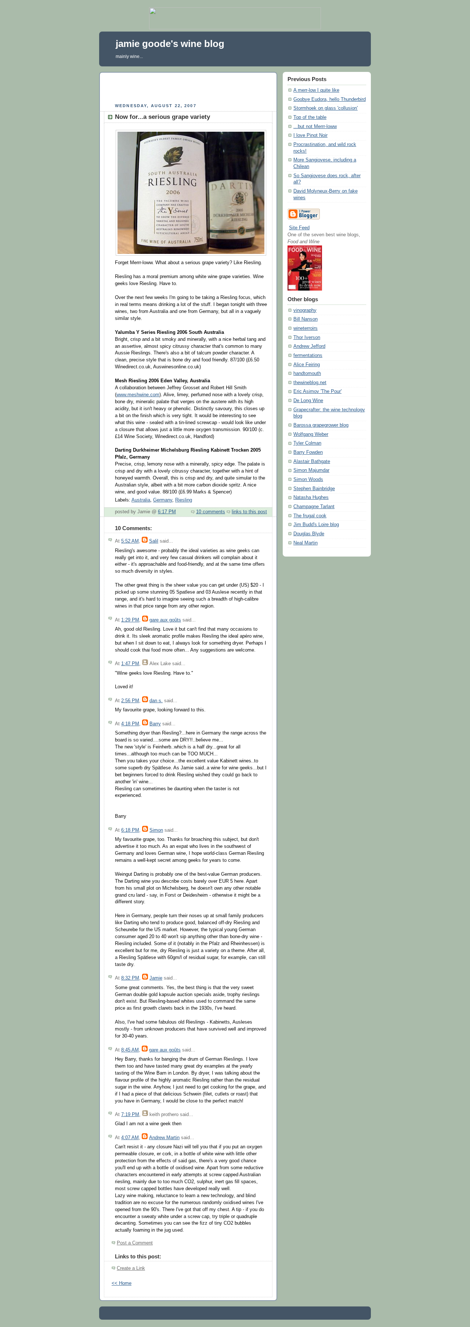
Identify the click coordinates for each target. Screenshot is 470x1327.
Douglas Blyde (308, 533)
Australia (140, 500)
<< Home (121, 1283)
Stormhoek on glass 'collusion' (325, 108)
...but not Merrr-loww (315, 126)
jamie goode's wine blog (170, 43)
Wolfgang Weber (310, 434)
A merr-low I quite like (316, 90)
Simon (156, 830)
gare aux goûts (165, 620)
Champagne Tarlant (314, 506)
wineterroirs (305, 328)
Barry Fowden (308, 452)
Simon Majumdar (311, 470)
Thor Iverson (306, 337)
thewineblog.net (309, 382)
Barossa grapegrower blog (320, 425)
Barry (155, 723)
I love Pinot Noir (310, 135)
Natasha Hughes (311, 497)
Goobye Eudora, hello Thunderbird (329, 99)
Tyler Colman (307, 443)
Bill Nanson (305, 319)
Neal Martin (305, 543)
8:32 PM (130, 978)
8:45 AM (130, 1050)
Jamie (155, 978)
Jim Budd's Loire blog (316, 524)
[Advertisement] (188, 87)
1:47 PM (130, 663)
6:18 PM (130, 830)
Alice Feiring (306, 364)
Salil (153, 541)
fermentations (307, 355)
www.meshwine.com (137, 394)
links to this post (249, 511)
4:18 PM (130, 723)
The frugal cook (309, 515)
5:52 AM (130, 541)
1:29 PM (130, 620)
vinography (305, 310)
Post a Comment (135, 1243)
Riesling (183, 500)
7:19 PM (130, 1114)
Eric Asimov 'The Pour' (317, 391)
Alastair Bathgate (311, 461)
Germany (162, 500)
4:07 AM (130, 1137)
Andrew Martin (164, 1137)
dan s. (156, 700)
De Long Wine (308, 400)
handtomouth (307, 373)
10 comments (210, 511)
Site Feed (299, 227)
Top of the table (309, 117)
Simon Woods (308, 479)
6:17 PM (167, 511)
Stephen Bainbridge (314, 488)
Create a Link (131, 1268)
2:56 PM (130, 700)
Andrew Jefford (309, 346)
